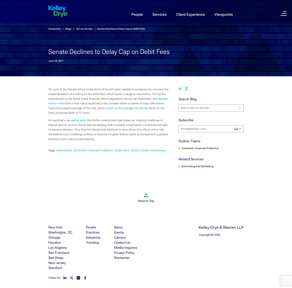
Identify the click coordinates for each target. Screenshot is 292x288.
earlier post (78, 120)
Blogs (68, 28)
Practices (93, 232)
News (118, 227)
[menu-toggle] (283, 13)
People (137, 14)
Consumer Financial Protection (93, 150)
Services (159, 14)
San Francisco (58, 253)
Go (236, 129)
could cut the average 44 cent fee (127, 108)
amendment (64, 150)
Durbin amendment (153, 150)
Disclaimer (122, 258)
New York (55, 227)
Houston (54, 242)
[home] (57, 11)
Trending (92, 242)
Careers (120, 237)
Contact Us (122, 242)
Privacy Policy (124, 253)
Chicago (54, 237)
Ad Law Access (84, 28)
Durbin (135, 150)
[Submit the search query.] (240, 108)
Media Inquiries (125, 248)
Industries (93, 237)
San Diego (56, 258)
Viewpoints (223, 14)
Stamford (55, 268)
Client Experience (190, 14)
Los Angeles (57, 248)
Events (119, 232)
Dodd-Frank (122, 150)
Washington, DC (60, 232)
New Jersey (57, 263)
